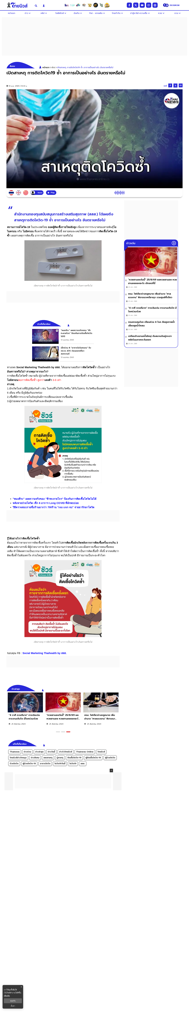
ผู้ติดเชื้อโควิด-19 (93, 757)
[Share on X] (175, 85)
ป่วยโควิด (14, 763)
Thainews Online (84, 751)
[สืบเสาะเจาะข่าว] (66, 5)
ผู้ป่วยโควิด (110, 757)
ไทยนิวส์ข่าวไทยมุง (18, 757)
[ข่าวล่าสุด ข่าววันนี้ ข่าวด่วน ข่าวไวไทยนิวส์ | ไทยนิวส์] (19, 5)
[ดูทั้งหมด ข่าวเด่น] (174, 243)
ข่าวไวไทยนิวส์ (65, 751)
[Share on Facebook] (170, 85)
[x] (135, 5)
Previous (113, 688)
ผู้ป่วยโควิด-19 (29, 763)
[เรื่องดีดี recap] (72, 5)
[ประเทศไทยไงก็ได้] (107, 5)
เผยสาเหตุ (47, 757)
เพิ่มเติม (7, 995)
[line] (155, 5)
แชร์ (165, 86)
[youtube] (142, 5)
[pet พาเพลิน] (84, 5)
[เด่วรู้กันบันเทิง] (78, 5)
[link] (63, 336)
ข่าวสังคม (35, 757)
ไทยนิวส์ (101, 751)
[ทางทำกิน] (89, 5)
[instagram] (148, 5)
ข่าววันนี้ (51, 751)
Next (118, 688)
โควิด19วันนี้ (60, 763)
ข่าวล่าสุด (39, 751)
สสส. (82, 763)
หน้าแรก (45, 67)
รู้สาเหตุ (60, 757)
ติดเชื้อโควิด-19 (74, 757)
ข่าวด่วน (27, 751)
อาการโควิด (45, 763)
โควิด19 (72, 763)
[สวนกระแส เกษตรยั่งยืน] (101, 5)
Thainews (15, 751)
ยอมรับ (13, 1001)
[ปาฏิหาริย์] (95, 5)
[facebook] (129, 5)
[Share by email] (181, 85)
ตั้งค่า (13, 1006)
